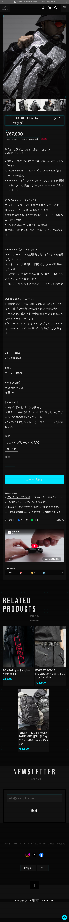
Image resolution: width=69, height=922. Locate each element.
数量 (7, 456)
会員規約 (61, 844)
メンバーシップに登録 (18, 497)
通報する (60, 520)
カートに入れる (34, 479)
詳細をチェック (15, 153)
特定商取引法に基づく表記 (41, 844)
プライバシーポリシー (15, 844)
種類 (7, 436)
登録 (34, 810)
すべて (10, 572)
